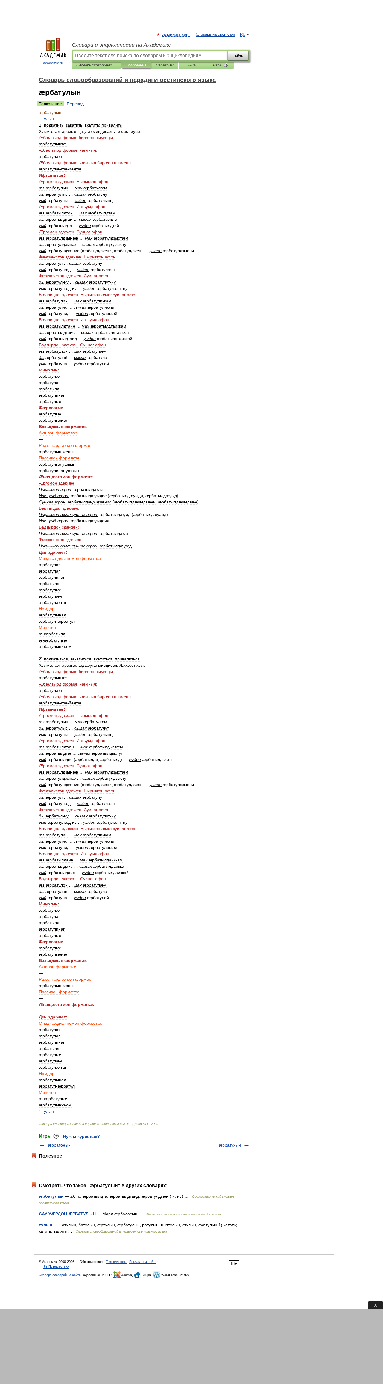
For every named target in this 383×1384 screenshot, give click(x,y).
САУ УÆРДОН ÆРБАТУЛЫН (67, 1213)
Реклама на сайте (142, 1261)
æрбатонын (59, 1145)
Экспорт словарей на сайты (60, 1275)
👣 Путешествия (56, 1266)
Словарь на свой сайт (215, 34)
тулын (45, 1224)
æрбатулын (51, 1196)
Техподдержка (116, 1261)
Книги (192, 65)
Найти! (238, 56)
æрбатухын (230, 1145)
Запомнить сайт (176, 34)
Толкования (136, 65)
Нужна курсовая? (81, 1136)
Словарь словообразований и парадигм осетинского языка (96, 65)
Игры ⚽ (220, 65)
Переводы (165, 65)
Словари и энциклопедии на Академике (121, 45)
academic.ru (53, 63)
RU (242, 34)
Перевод (75, 103)
